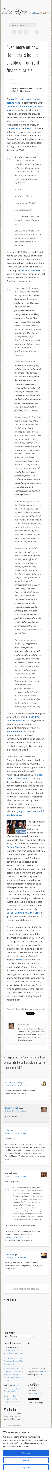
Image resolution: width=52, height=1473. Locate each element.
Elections (39, 88)
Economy (22, 88)
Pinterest (25, 32)
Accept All (26, 1453)
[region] (26, 1450)
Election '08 (30, 88)
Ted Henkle (8, 1358)
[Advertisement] (38, 1353)
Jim (5, 1396)
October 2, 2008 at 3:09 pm (15, 1111)
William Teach (12, 1082)
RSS (35, 1388)
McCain (13, 91)
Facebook (14, 32)
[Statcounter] (33, 1399)
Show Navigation (41, 24)
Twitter (20, 32)
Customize (26, 1460)
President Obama (23, 91)
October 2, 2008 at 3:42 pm (15, 1133)
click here (42, 1371)
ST (11, 79)
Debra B (9, 1254)
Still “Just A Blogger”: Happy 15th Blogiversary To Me (14, 1350)
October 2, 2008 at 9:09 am (15, 1085)
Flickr (31, 32)
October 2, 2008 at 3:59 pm (15, 1176)
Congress (14, 88)
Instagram (37, 32)
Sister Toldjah (12, 1107)
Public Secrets (10, 1130)
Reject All (26, 1467)
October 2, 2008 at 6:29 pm (15, 1257)
